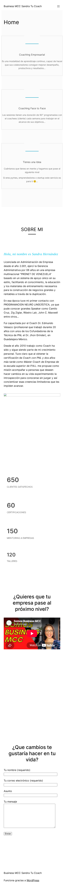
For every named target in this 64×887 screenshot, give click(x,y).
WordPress (33, 880)
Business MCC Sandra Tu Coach (23, 872)
